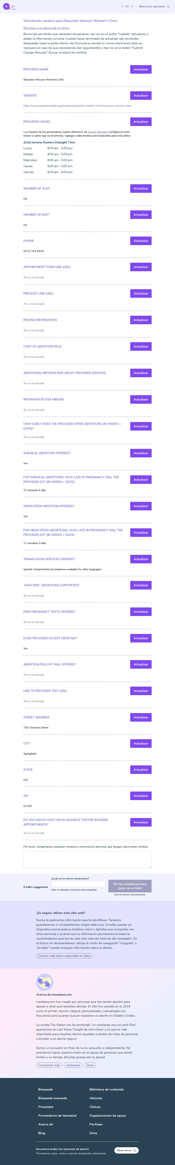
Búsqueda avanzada (52, 1098)
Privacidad (45, 1107)
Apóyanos (73, 1065)
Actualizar (141, 69)
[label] (127, 6)
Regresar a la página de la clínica (46, 28)
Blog (41, 1133)
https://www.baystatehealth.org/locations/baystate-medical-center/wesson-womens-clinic (77, 106)
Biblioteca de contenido (107, 1089)
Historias (96, 1098)
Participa (96, 1124)
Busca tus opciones (152, 6)
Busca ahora (124, 1150)
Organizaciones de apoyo (108, 1116)
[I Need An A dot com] (9, 6)
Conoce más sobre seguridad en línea (64, 956)
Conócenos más (49, 1065)
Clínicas (95, 1107)
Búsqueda (45, 1089)
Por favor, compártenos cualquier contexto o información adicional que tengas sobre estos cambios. (86, 847)
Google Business (98, 132)
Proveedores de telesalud (57, 1116)
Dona (90, 1065)
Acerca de (45, 1124)
